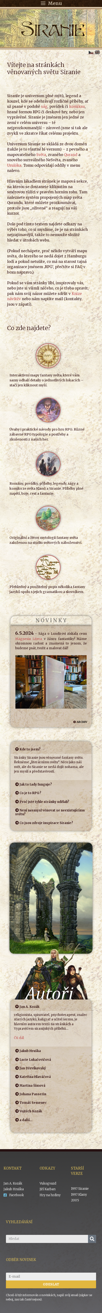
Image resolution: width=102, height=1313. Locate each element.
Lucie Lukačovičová (35, 1060)
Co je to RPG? (30, 793)
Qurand (70, 154)
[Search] (92, 1239)
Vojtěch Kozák (30, 1111)
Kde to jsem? (30, 749)
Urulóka (14, 165)
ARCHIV (82, 722)
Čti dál (19, 1038)
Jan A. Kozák (29, 1007)
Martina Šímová (32, 1086)
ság (44, 106)
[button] (51, 749)
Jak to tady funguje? (35, 784)
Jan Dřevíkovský (32, 1068)
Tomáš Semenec (33, 1103)
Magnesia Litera (28, 639)
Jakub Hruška (30, 1051)
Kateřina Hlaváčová (35, 1077)
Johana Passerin (32, 1094)
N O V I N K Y (51, 620)
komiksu (77, 106)
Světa (41, 154)
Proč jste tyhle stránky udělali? (44, 802)
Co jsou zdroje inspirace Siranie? (46, 823)
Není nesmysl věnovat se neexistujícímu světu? (50, 812)
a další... (25, 1120)
